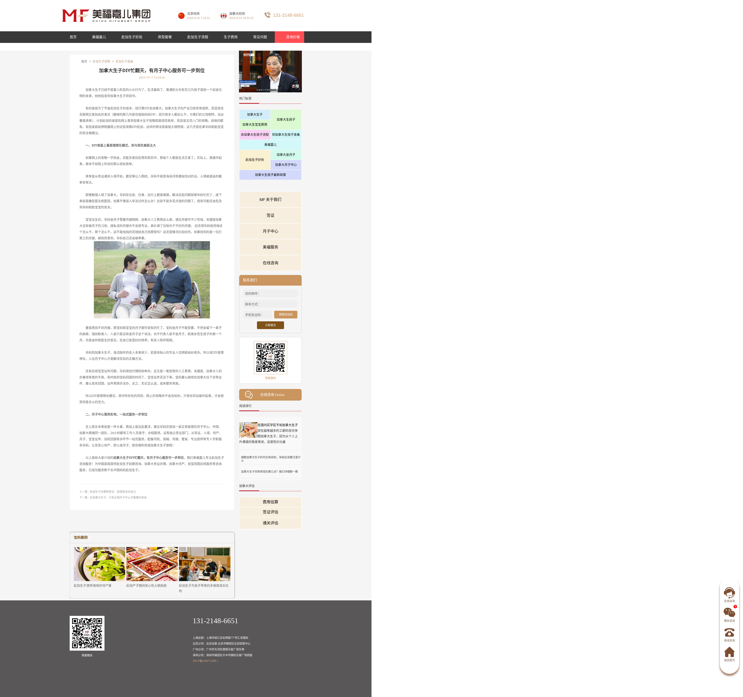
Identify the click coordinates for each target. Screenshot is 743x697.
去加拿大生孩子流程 (255, 134)
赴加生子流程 (197, 37)
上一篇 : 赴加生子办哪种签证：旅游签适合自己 (107, 491)
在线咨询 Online (272, 395)
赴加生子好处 (132, 37)
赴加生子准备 (124, 61)
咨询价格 (292, 37)
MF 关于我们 (270, 199)
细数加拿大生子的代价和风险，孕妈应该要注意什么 (271, 457)
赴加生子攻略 (101, 61)
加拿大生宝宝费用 (254, 124)
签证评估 (270, 512)
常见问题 (260, 37)
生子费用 (231, 37)
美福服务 (270, 247)
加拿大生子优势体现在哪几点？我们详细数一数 (269, 471)
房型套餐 (165, 37)
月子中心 (270, 231)
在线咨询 (270, 263)
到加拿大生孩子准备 (286, 134)
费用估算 (270, 502)
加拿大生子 (255, 114)
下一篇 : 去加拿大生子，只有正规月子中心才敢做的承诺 (113, 497)
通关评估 (270, 523)
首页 (73, 37)
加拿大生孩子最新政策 (270, 175)
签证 (270, 215)
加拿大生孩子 (286, 119)
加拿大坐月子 (286, 154)
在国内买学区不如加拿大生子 (278, 425)
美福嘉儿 (99, 37)
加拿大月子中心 (286, 165)
